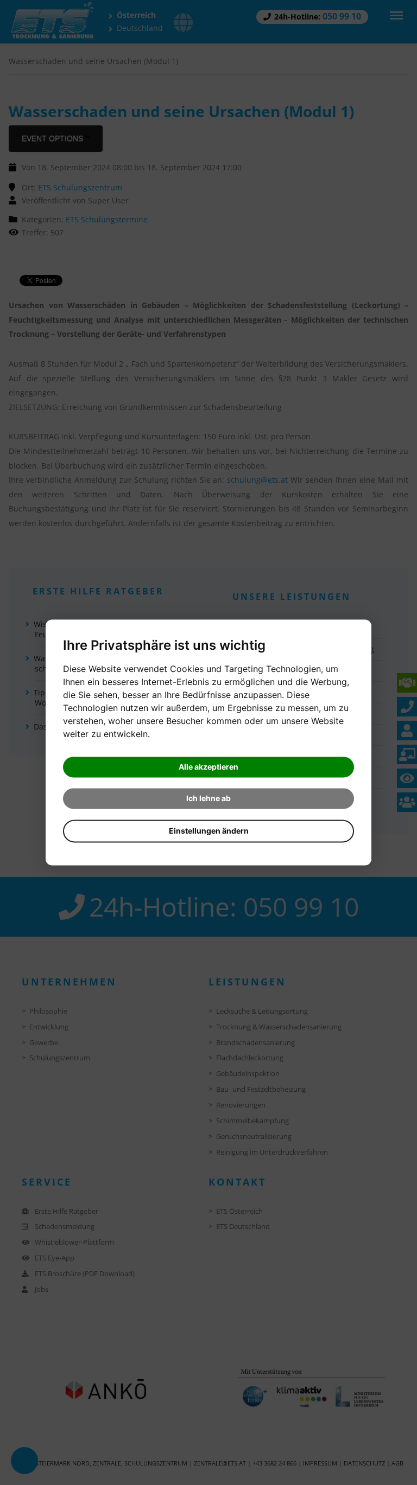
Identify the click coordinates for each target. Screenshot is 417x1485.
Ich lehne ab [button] (208, 798)
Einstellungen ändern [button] (209, 831)
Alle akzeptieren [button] (208, 767)
